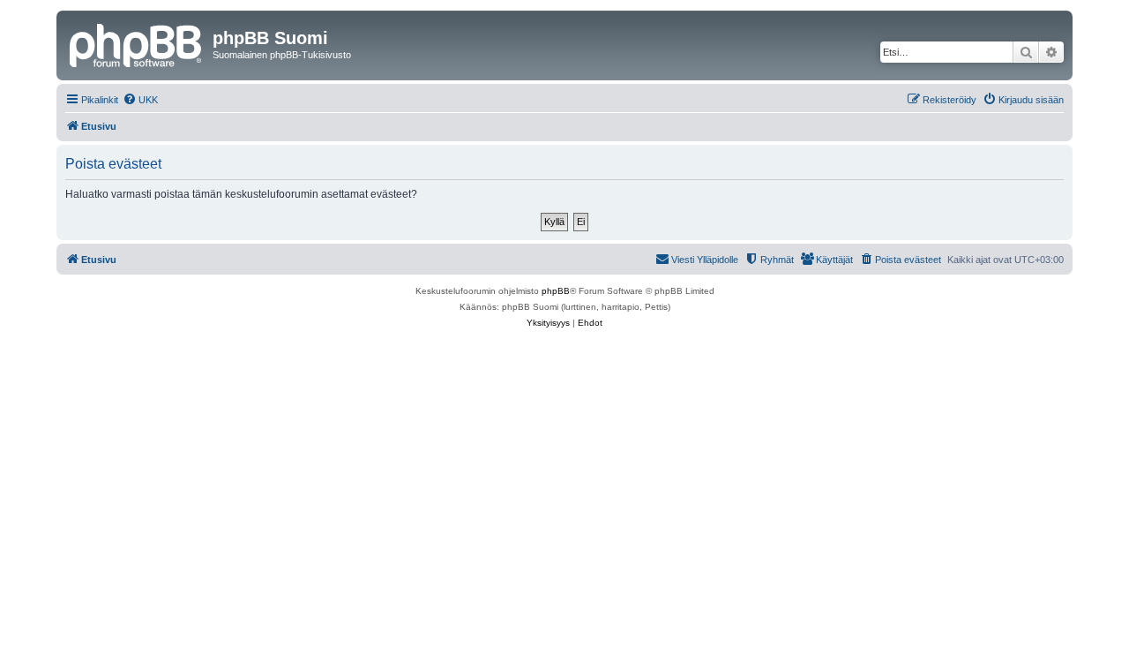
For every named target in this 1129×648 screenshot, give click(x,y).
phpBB (556, 291)
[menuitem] (140, 99)
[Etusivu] (137, 43)
